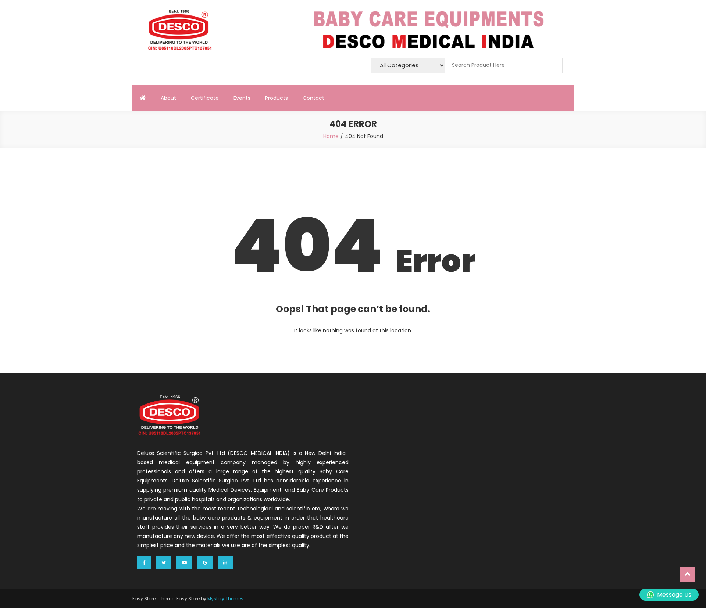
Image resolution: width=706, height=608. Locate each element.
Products (276, 98)
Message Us (674, 594)
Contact (313, 98)
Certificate (205, 98)
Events (241, 98)
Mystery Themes (225, 599)
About (168, 98)
